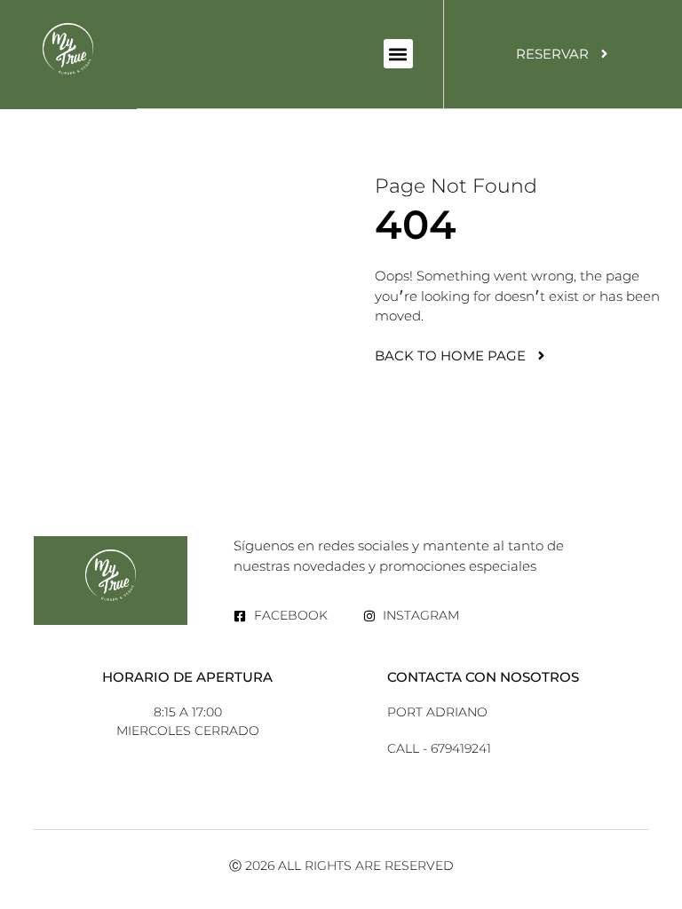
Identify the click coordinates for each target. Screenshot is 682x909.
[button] (398, 53)
